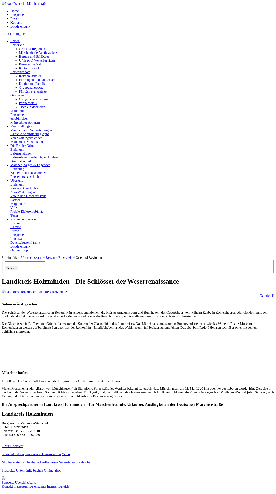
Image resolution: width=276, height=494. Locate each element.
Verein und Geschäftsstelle (28, 196)
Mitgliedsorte (11, 462)
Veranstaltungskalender (26, 138)
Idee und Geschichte (24, 188)
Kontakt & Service (23, 219)
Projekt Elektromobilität (26, 211)
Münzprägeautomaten (25, 122)
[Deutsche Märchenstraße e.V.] (2, 474)
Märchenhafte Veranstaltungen (31, 130)
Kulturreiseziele (29, 68)
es (14, 34)
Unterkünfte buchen (29, 470)
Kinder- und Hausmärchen (28, 173)
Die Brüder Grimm (23, 145)
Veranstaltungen (21, 126)
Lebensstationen (21, 153)
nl (17, 34)
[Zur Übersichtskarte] (27, 34)
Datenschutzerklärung (25, 242)
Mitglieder (17, 204)
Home (14, 11)
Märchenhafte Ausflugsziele (38, 52)
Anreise (15, 227)
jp (21, 34)
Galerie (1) (267, 295)
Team (14, 215)
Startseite (8, 482)
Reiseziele (17, 45)
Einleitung (17, 149)
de (3, 34)
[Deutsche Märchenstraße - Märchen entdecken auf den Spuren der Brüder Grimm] (24, 3)
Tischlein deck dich (32, 107)
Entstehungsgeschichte (25, 176)
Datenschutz (37, 486)
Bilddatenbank (20, 26)
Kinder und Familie (32, 83)
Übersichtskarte (31, 257)
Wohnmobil (18, 111)
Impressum (17, 238)
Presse (14, 18)
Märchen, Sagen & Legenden (30, 165)
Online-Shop (19, 250)
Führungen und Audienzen (37, 80)
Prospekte (17, 15)
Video (14, 207)
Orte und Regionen (32, 49)
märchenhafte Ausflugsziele (39, 462)
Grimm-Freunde (21, 161)
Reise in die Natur (31, 64)
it (11, 34)
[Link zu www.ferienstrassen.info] (3, 478)
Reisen (15, 41)
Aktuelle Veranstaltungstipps (29, 134)
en (7, 34)
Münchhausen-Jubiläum (26, 142)
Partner (15, 200)
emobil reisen (19, 118)
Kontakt (15, 22)
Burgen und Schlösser (34, 56)
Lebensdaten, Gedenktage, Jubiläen (34, 157)
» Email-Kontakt (27, 442)
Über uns (16, 180)
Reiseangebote (20, 72)
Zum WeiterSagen (22, 192)
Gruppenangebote (31, 87)
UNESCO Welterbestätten (37, 60)
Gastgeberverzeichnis (33, 99)
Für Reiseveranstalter (33, 91)
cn (24, 34)
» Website (8, 442)
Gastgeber (17, 95)
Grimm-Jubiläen (13, 454)
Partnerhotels (28, 103)
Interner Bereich (58, 486)
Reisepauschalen (30, 76)
